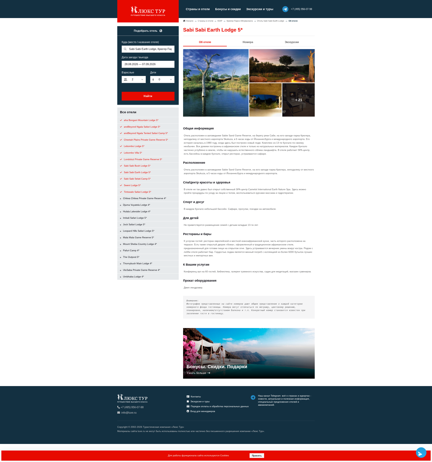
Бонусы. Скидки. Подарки (216, 366)
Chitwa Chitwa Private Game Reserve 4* (144, 198)
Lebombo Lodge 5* (133, 146)
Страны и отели (198, 9)
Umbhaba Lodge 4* (133, 276)
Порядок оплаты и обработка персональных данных (220, 406)
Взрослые (128, 72)
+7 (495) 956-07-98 (132, 407)
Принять (257, 455)
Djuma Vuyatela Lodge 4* (136, 204)
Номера (248, 42)
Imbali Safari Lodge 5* (134, 217)
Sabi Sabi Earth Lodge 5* (137, 172)
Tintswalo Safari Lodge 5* (137, 192)
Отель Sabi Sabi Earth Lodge (270, 21)
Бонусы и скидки (228, 9)
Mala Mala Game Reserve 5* (138, 237)
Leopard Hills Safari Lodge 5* (138, 230)
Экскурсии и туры (259, 9)
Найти (148, 96)
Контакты (196, 396)
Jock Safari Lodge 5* (133, 224)
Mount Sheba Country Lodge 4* (139, 244)
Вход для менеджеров (202, 411)
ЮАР (220, 21)
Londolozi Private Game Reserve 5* (142, 159)
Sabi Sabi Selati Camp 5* (137, 178)
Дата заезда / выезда (135, 57)
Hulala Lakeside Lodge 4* (136, 211)
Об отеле (205, 42)
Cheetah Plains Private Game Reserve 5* (145, 139)
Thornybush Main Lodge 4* (137, 263)
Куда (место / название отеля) (140, 42)
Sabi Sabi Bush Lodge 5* (136, 165)
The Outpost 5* (130, 257)
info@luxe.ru (129, 412)
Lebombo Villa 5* (132, 152)
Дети (153, 72)
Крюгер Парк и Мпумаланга (240, 21)
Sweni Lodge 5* (132, 185)
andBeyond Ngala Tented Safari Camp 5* (145, 133)
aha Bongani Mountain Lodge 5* (140, 120)
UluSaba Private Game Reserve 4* (141, 270)
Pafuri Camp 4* (130, 250)
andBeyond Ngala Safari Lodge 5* (141, 126)
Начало (189, 21)
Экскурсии (292, 42)
